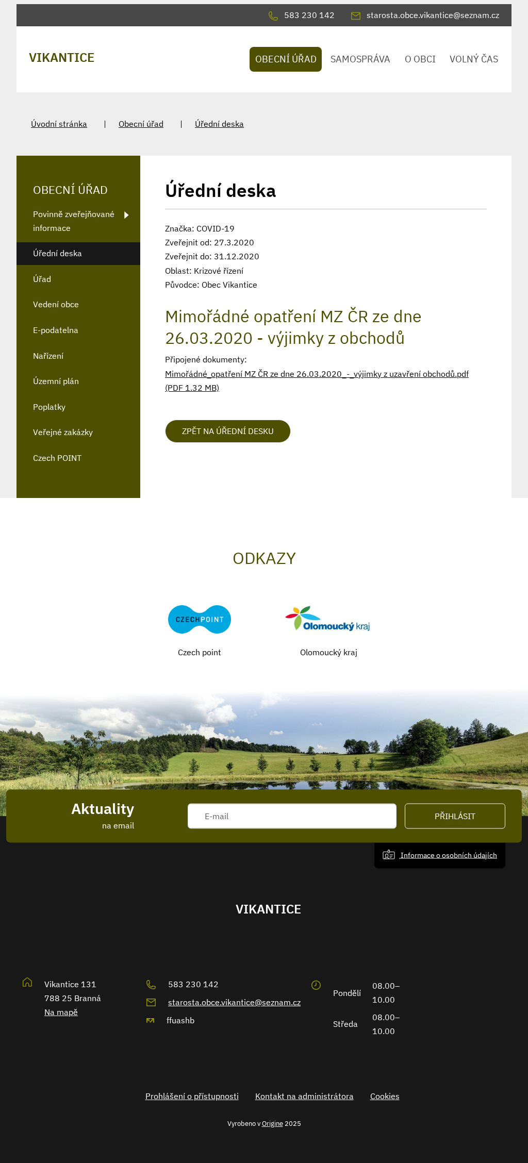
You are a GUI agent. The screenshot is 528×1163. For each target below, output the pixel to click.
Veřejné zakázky (63, 432)
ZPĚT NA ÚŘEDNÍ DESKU (228, 431)
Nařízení (48, 356)
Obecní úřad (141, 124)
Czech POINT (57, 458)
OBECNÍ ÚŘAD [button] (286, 59)
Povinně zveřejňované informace (73, 221)
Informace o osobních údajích (448, 855)
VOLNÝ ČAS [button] (474, 59)
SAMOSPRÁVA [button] (360, 59)
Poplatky (49, 407)
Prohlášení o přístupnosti (192, 1096)
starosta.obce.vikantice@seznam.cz (234, 1002)
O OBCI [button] (420, 59)
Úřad (42, 279)
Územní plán (56, 381)
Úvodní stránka (59, 124)
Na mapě (61, 1012)
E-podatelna (55, 330)
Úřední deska (219, 124)
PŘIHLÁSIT (455, 816)
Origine (272, 1123)
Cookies (385, 1096)
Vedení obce (56, 304)
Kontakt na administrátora (304, 1096)
